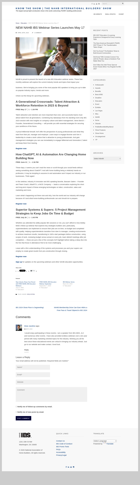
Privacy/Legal (61, 455)
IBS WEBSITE (98, 14)
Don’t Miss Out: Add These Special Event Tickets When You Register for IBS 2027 (107, 67)
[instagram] (99, 4)
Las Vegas (98, 110)
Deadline (98, 98)
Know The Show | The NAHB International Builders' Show (64, 8)
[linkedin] (94, 4)
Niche (97, 120)
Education (24, 23)
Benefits (98, 91)
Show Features (100, 130)
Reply (26, 350)
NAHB (97, 117)
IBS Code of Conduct (64, 444)
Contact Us (60, 441)
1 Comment (38, 32)
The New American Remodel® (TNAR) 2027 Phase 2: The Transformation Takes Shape (106, 45)
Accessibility (61, 452)
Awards (97, 88)
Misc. (97, 114)
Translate (109, 444)
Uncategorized (100, 136)
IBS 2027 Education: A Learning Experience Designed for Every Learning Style (107, 37)
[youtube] (96, 4)
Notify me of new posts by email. (30, 412)
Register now (21, 148)
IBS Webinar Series (69, 282)
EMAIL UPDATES (110, 14)
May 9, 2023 (29, 329)
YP (96, 140)
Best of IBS (99, 94)
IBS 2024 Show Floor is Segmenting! (30, 307)
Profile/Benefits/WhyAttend (104, 127)
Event (97, 104)
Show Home (99, 133)
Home (17, 23)
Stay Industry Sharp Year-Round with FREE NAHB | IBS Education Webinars (26, 284)
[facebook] (66, 467)
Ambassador (99, 85)
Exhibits (98, 107)
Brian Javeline (29, 326)
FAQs (58, 449)
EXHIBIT (121, 14)
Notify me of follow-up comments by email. (34, 407)
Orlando (98, 123)
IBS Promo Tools (62, 447)
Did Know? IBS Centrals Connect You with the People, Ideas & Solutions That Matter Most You (106, 59)
